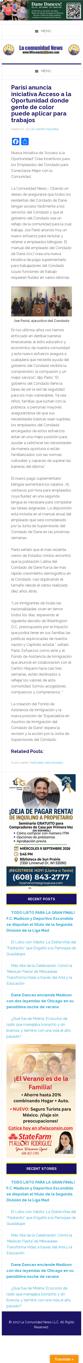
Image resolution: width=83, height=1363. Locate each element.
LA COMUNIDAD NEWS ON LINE (41, 49)
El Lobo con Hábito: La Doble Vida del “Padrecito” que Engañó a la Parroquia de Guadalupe (41, 948)
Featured (37, 762)
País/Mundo (54, 762)
